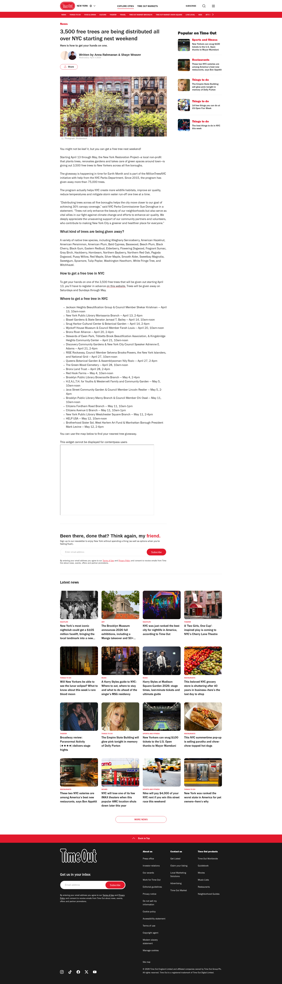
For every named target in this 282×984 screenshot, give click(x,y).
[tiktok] (70, 972)
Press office (148, 859)
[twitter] (86, 972)
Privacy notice (149, 894)
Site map (146, 962)
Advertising (176, 883)
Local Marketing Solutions (178, 875)
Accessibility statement (154, 919)
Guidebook (203, 866)
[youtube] (94, 972)
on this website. (116, 286)
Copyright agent (150, 933)
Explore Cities (125, 6)
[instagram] (62, 972)
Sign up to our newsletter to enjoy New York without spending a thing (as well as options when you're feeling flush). (110, 542)
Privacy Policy (124, 561)
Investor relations (151, 866)
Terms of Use (108, 561)
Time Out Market (178, 891)
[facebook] (78, 972)
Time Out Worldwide (208, 859)
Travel (123, 15)
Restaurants (204, 887)
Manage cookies (151, 951)
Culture (102, 15)
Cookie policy (149, 912)
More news (141, 820)
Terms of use (149, 926)
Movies (201, 873)
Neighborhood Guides (208, 894)
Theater (113, 15)
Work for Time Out (152, 880)
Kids (200, 15)
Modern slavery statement (150, 942)
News (63, 15)
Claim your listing (178, 866)
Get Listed (175, 859)
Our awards (148, 873)
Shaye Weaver (131, 54)
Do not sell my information (150, 903)
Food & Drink (90, 15)
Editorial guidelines (152, 887)
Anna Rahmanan (105, 54)
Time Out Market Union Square (169, 15)
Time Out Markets (147, 6)
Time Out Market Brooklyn (140, 15)
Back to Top (144, 838)
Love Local (190, 15)
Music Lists (203, 880)
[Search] (204, 6)
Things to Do (75, 15)
